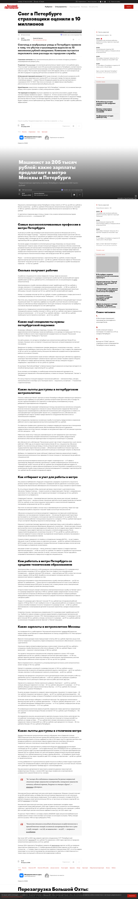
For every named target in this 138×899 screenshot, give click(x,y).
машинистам (62, 746)
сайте (75, 280)
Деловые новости (55, 868)
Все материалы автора (40, 40)
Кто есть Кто (93, 7)
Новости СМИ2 (23, 143)
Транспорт (44, 132)
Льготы (20, 735)
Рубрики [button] (49, 7)
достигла (31, 840)
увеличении (55, 845)
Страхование (32, 132)
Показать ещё (100, 77)
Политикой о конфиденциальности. (12, 896)
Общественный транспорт (97, 868)
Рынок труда (64, 868)
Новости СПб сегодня (43, 868)
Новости (24, 132)
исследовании (30, 832)
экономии (26, 801)
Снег (38, 132)
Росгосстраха (30, 65)
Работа (113, 868)
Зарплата (72, 868)
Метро (78, 868)
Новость (24, 868)
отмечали (29, 787)
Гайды (19, 870)
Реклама (84, 7)
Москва (108, 868)
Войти (129, 7)
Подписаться (82, 1)
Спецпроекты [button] (61, 7)
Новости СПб (32, 868)
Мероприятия (74, 7)
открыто (64, 631)
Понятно (132, 896)
